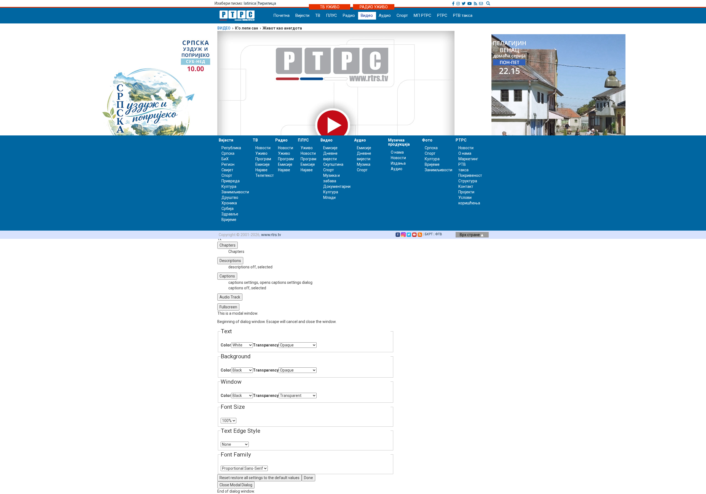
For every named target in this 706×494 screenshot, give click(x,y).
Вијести (302, 15)
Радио (349, 15)
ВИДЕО (224, 28)
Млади (329, 197)
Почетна (281, 15)
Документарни (337, 186)
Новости (263, 148)
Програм (263, 159)
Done (308, 478)
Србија (227, 208)
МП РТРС (422, 15)
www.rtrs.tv (271, 235)
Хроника (229, 203)
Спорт (402, 15)
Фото (427, 140)
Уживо (261, 153)
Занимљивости (235, 192)
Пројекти (466, 192)
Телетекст (264, 175)
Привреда (230, 181)
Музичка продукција (399, 142)
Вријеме (228, 219)
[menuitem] (311, 282)
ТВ (317, 15)
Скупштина (333, 164)
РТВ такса (462, 15)
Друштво (229, 197)
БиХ (225, 159)
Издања (398, 163)
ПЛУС (331, 15)
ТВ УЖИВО (329, 7)
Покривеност (470, 175)
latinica (250, 3)
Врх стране (470, 235)
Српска (431, 148)
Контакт (465, 186)
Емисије (262, 164)
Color (226, 345)
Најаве (261, 170)
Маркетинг (468, 159)
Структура (467, 181)
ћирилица (267, 3)
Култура (228, 186)
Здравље (229, 214)
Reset (259, 478)
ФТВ (438, 234)
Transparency (266, 345)
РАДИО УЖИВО (374, 7)
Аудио (385, 15)
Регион (227, 164)
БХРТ (429, 234)
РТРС (442, 15)
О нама (397, 152)
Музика (363, 164)
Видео (367, 15)
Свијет (227, 170)
